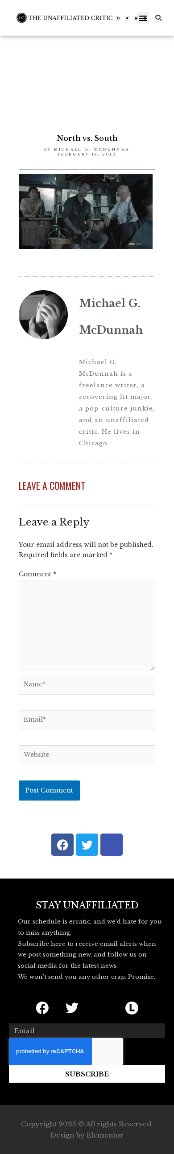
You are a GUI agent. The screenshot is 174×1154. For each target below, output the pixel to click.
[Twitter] (127, 18)
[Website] (87, 757)
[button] (143, 18)
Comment (37, 574)
